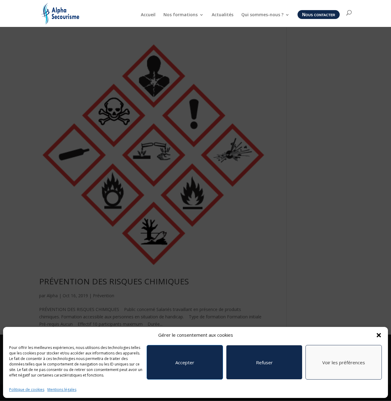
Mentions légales (61, 389)
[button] (379, 335)
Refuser (264, 362)
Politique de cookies (26, 389)
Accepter (184, 362)
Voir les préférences (343, 362)
